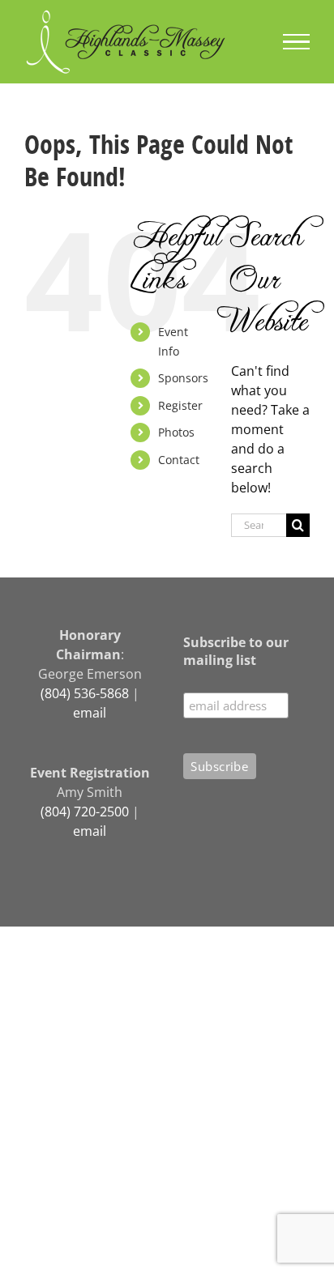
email (89, 713)
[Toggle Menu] (296, 42)
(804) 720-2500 (85, 811)
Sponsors (183, 378)
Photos (176, 432)
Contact (178, 459)
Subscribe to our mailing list (236, 651)
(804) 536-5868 (85, 693)
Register (180, 405)
